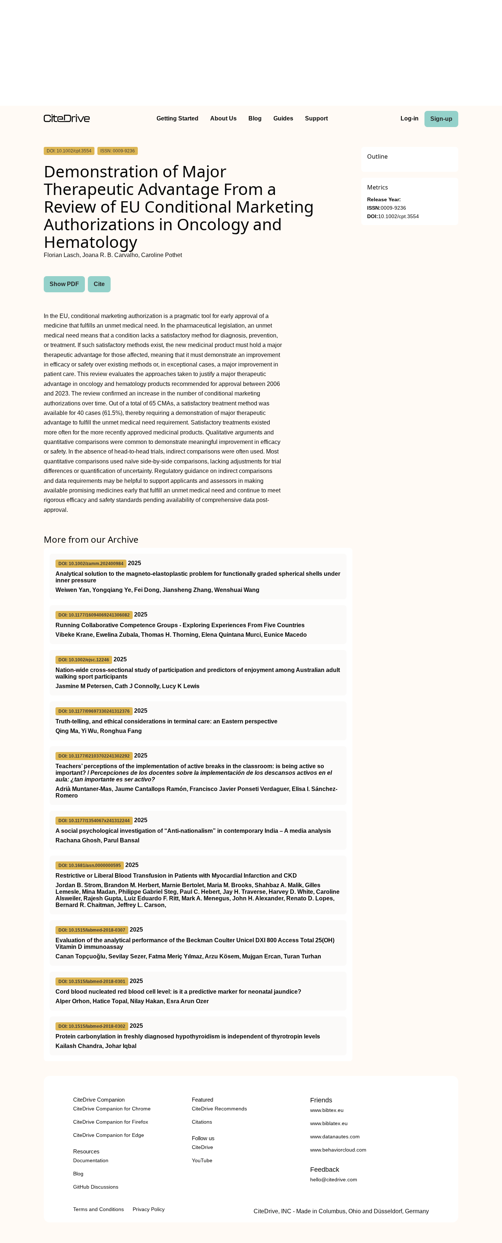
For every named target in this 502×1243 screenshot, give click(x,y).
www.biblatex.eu (329, 1123)
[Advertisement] (251, 54)
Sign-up (441, 119)
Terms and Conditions (98, 1209)
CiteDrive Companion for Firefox (110, 1122)
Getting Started (177, 118)
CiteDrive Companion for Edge (108, 1135)
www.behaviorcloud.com (338, 1150)
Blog (255, 118)
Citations (202, 1122)
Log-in (410, 118)
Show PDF (64, 284)
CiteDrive (202, 1147)
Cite (99, 284)
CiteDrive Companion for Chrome (112, 1109)
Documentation (90, 1160)
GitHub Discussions (95, 1187)
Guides (283, 118)
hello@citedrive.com (333, 1179)
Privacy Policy (149, 1209)
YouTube (202, 1160)
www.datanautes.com (335, 1136)
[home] (67, 120)
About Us (223, 118)
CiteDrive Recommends (219, 1109)
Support (316, 118)
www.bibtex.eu (327, 1110)
